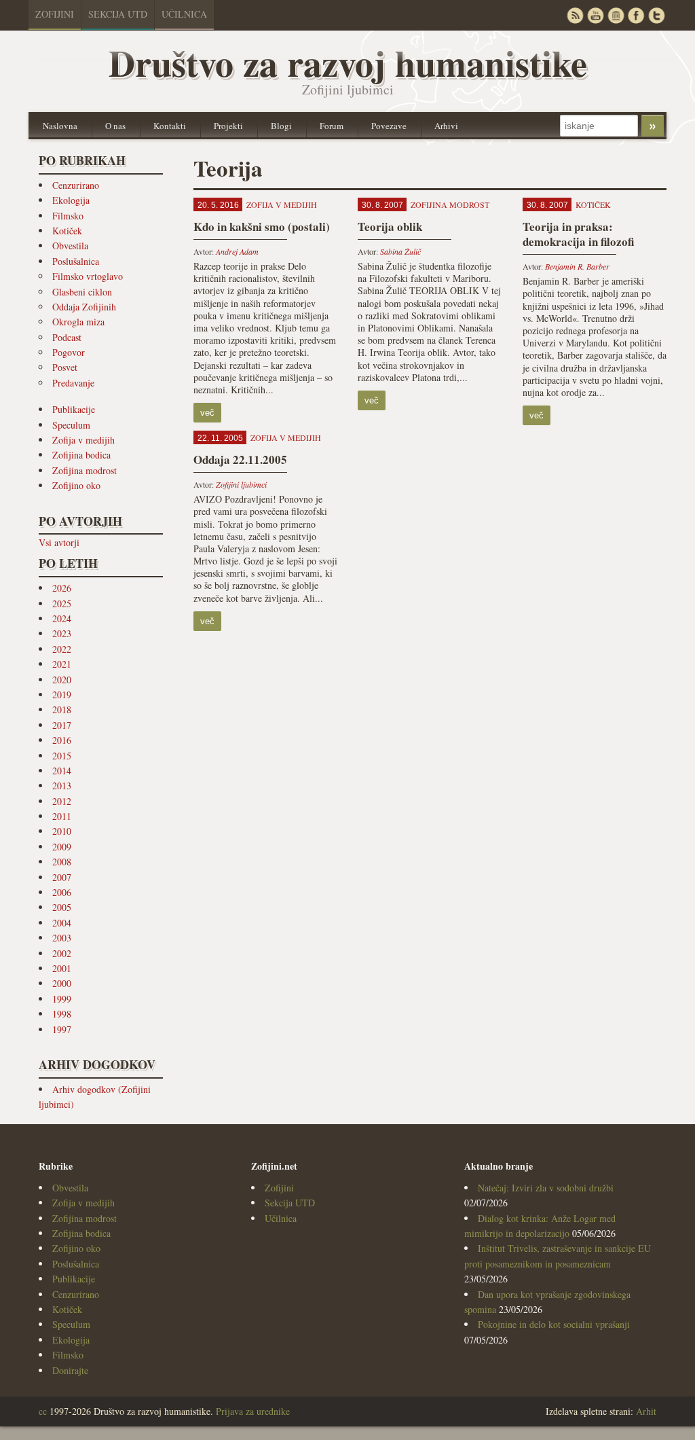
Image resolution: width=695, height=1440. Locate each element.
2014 (61, 770)
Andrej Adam (237, 251)
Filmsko (67, 215)
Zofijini (54, 13)
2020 (61, 679)
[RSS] (575, 15)
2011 (61, 816)
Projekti (228, 126)
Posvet (64, 367)
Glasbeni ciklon (82, 291)
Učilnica (184, 13)
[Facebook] (636, 15)
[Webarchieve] (615, 15)
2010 (61, 831)
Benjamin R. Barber (577, 266)
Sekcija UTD (117, 13)
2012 (61, 801)
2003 (61, 937)
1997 (61, 1029)
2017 (61, 725)
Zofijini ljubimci (241, 484)
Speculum (71, 424)
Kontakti (169, 126)
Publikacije (73, 409)
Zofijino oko (76, 485)
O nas (115, 126)
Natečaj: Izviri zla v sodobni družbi (546, 1187)
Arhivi (446, 126)
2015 (61, 755)
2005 (61, 907)
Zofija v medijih (83, 439)
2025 (61, 603)
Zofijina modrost (84, 470)
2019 (61, 694)
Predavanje (73, 382)
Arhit (646, 1411)
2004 (61, 922)
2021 (61, 664)
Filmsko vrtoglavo (87, 276)
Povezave (389, 126)
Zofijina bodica (81, 454)
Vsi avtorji (59, 542)
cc (43, 1411)
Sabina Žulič (400, 251)
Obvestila (70, 245)
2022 (61, 649)
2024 (61, 618)
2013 (61, 785)
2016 (61, 740)
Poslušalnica (75, 261)
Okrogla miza (78, 321)
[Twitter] (656, 15)
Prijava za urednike (253, 1411)
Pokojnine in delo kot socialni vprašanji (554, 1324)
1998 (61, 1013)
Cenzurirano (75, 185)
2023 (61, 633)
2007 (61, 877)
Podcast (66, 337)
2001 (61, 968)
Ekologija (71, 200)
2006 (61, 892)
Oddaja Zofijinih (84, 306)
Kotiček (67, 230)
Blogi (281, 126)
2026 (61, 587)
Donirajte (70, 1370)
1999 (61, 998)
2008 (61, 861)
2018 (61, 709)
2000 (61, 983)
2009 (61, 846)
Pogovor (68, 352)
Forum (331, 126)
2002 (61, 953)
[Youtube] (595, 15)
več (207, 413)
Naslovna (60, 126)
